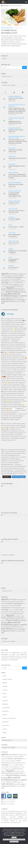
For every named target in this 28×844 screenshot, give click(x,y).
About (4, 675)
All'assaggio (11, 232)
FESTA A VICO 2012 (13, 243)
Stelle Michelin (7, 299)
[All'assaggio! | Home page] (4, 2)
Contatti (5, 690)
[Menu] (26, 2)
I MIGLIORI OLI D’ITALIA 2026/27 (17, 158)
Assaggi (20, 274)
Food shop (22, 281)
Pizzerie (10, 249)
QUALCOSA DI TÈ (13, 267)
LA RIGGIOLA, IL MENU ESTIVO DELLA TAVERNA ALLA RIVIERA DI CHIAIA (17, 176)
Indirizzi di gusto (8, 286)
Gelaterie (5, 700)
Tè (25, 299)
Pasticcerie (11, 217)
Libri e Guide (11, 148)
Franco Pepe (19, 282)
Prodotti (15, 292)
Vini (2, 303)
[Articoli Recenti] (5, 92)
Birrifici (5, 683)
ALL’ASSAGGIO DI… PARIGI (16, 227)
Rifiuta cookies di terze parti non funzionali (14, 839)
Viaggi (17, 138)
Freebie (5, 697)
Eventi (4, 693)
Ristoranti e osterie (18, 296)
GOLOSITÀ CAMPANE (14, 219)
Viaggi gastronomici (8, 301)
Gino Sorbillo (21, 284)
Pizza (8, 292)
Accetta (14, 837)
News (9, 172)
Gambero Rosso (5, 284)
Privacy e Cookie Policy (9, 718)
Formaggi (4, 282)
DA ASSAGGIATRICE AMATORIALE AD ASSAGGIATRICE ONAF (14, 194)
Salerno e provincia (12, 297)
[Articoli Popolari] (14, 92)
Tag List (5, 729)
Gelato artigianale (14, 284)
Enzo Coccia (11, 281)
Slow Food (20, 297)
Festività (17, 281)
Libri (17, 286)
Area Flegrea (12, 274)
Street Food (6, 725)
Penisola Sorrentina (16, 290)
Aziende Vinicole (7, 679)
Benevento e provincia (13, 275)
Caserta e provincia (14, 277)
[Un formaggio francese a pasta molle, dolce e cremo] (14, 330)
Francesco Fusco (11, 282)
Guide (2, 286)
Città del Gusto (12, 279)
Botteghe (11, 265)
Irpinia (14, 286)
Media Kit (5, 704)
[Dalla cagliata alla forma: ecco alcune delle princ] (14, 409)
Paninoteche (6, 707)
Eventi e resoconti (6, 28)
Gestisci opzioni (14, 841)
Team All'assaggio (19, 299)
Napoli (10, 288)
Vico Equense (19, 301)
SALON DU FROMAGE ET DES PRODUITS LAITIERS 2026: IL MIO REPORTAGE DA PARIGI (17, 141)
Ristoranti (15, 172)
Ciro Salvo (6, 279)
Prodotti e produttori (14, 191)
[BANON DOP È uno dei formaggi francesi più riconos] (14, 383)
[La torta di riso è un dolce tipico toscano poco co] (14, 435)
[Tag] (22, 92)
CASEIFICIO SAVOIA (13, 203)
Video (23, 301)
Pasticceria (5, 290)
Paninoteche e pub (19, 288)
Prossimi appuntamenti (14, 96)
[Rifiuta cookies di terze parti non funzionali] (26, 835)
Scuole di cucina (12, 208)
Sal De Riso (3, 297)
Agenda (4, 273)
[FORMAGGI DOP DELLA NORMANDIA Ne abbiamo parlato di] (14, 356)
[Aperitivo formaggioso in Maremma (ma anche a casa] (14, 461)
